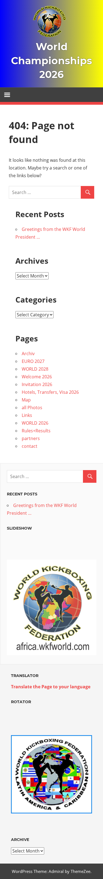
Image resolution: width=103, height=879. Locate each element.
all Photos (32, 408)
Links (27, 415)
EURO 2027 (33, 361)
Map (26, 400)
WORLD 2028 (35, 369)
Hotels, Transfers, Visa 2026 (50, 392)
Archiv (28, 353)
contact (29, 446)
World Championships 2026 (51, 60)
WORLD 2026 (35, 423)
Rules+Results (36, 431)
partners (31, 438)
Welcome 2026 (37, 377)
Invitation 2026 (37, 384)
